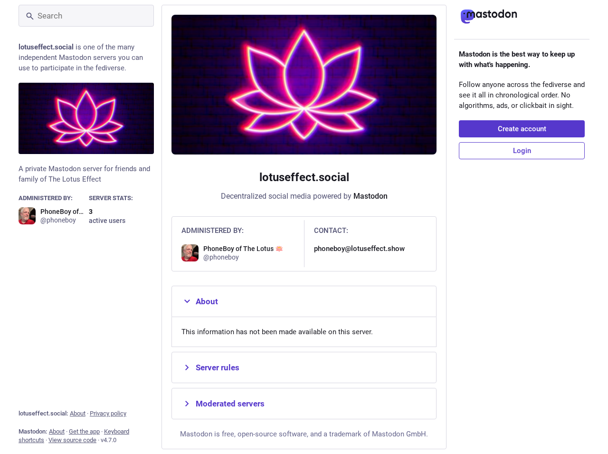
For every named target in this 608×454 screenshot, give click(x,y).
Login (522, 150)
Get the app (84, 431)
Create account (522, 129)
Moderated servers (230, 403)
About (78, 413)
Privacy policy (108, 413)
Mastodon (370, 196)
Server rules (217, 367)
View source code (72, 440)
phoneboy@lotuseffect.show (359, 248)
